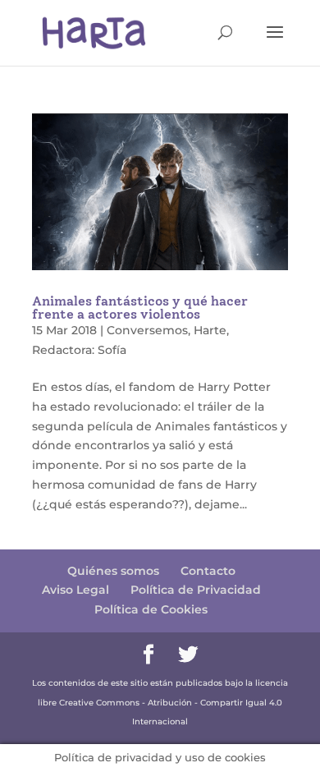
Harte (210, 330)
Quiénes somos (113, 570)
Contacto (208, 570)
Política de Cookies (151, 609)
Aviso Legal (75, 589)
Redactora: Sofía (79, 349)
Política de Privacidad (195, 589)
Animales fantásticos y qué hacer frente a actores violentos (140, 307)
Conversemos (147, 330)
